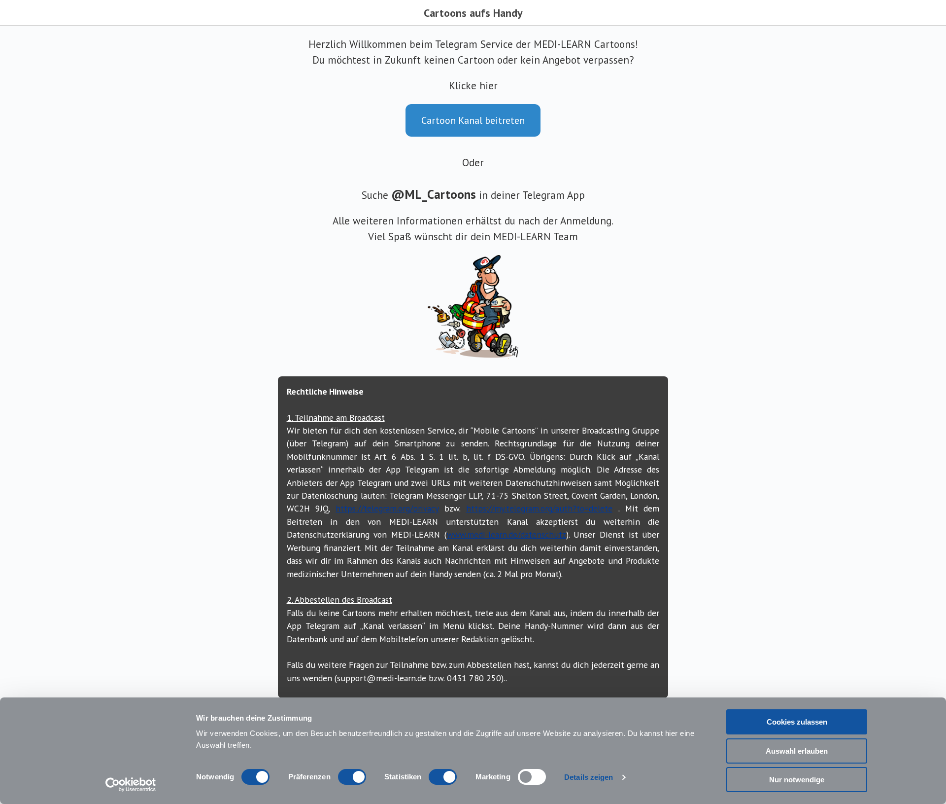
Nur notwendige (796, 779)
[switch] (352, 777)
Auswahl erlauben (797, 751)
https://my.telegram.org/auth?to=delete (539, 508)
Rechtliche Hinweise (325, 391)
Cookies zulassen (797, 722)
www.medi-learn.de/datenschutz (506, 534)
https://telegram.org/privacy (387, 508)
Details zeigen (588, 777)
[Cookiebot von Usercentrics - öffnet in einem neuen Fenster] (131, 784)
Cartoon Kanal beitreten (473, 120)
